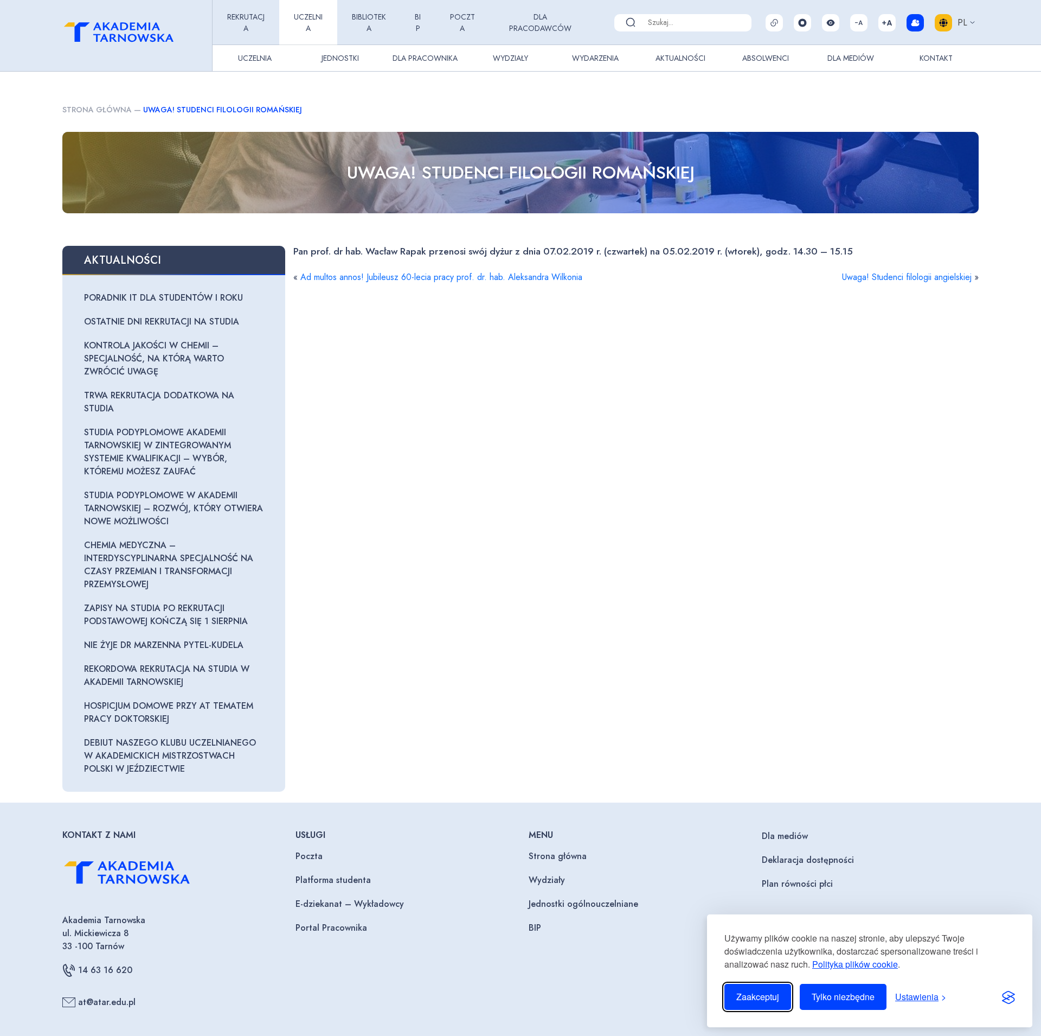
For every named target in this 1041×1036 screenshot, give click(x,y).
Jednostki (340, 58)
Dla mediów (785, 836)
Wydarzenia (595, 58)
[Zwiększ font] (887, 22)
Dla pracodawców (540, 22)
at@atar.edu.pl (107, 1002)
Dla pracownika (425, 58)
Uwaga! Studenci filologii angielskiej (907, 277)
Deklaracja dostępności (808, 860)
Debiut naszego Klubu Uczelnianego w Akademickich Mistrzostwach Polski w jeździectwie (170, 755)
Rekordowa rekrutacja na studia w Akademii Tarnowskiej (166, 675)
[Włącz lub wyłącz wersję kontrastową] (830, 22)
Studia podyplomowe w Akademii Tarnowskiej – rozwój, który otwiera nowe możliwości (173, 508)
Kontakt (936, 58)
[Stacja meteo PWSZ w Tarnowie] (915, 22)
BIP (418, 22)
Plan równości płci (797, 884)
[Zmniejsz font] (859, 22)
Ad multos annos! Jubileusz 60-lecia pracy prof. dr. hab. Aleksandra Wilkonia (441, 277)
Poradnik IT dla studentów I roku (163, 297)
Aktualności (680, 58)
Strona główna (97, 109)
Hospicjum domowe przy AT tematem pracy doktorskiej (168, 712)
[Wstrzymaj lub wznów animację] (802, 22)
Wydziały (510, 58)
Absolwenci (765, 58)
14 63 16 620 (105, 970)
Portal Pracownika (331, 927)
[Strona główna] (135, 35)
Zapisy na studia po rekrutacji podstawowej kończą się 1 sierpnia (166, 614)
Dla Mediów (850, 58)
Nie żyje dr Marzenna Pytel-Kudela (163, 645)
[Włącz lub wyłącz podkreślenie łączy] (774, 22)
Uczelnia (308, 22)
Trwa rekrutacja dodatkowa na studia (159, 402)
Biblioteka (369, 22)
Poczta (462, 22)
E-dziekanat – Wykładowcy (349, 904)
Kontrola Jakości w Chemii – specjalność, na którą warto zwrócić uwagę (154, 358)
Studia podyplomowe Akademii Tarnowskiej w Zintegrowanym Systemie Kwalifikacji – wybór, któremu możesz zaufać (157, 452)
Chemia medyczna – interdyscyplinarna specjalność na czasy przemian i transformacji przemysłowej (168, 564)
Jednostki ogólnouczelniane (583, 904)
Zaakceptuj (757, 996)
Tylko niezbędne (843, 996)
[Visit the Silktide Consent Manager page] (1008, 996)
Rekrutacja (246, 22)
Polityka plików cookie (855, 964)
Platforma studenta (333, 880)
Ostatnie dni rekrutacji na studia (161, 321)
